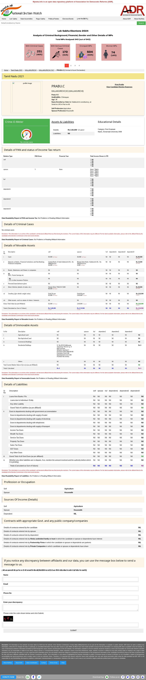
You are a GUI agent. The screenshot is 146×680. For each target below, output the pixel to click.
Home (4, 19)
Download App (98, 677)
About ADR (127, 19)
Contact (43, 663)
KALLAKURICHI (30, 70)
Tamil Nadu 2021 (16, 70)
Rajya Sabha (40, 19)
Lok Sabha (13, 19)
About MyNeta (139, 19)
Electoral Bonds (68, 19)
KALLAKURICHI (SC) (46, 70)
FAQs (63, 663)
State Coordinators (31, 663)
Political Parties (53, 19)
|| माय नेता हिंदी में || (82, 19)
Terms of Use (53, 663)
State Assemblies (26, 19)
